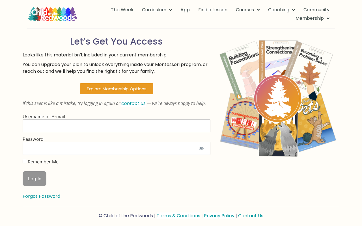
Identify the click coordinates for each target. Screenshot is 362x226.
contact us (133, 103)
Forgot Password (41, 196)
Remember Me (42, 161)
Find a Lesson (212, 9)
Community (316, 9)
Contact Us (250, 215)
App (185, 9)
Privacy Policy (219, 215)
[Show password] (201, 148)
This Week (122, 9)
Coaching (278, 9)
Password (33, 139)
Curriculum (154, 9)
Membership (310, 18)
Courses (245, 9)
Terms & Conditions (178, 215)
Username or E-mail (44, 116)
